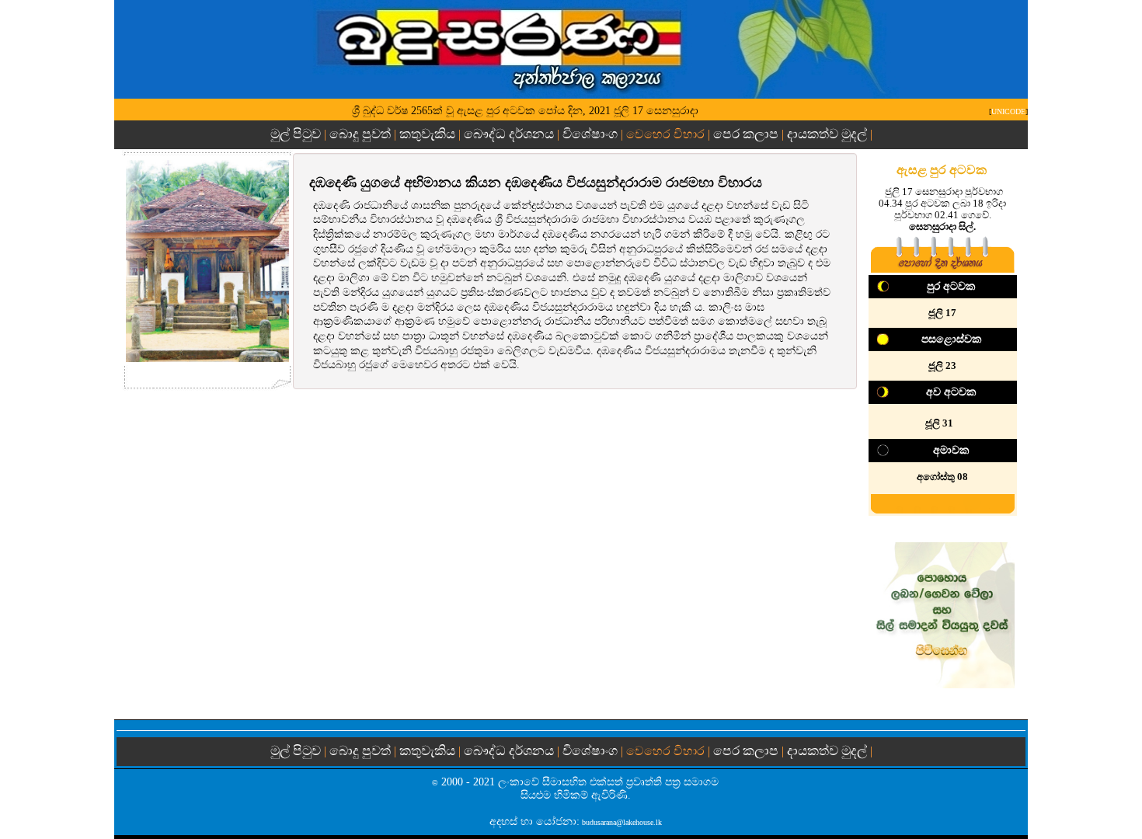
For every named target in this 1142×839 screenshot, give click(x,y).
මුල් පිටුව (297, 134)
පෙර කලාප (745, 134)
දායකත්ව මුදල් (827, 134)
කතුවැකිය (427, 134)
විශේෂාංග (590, 134)
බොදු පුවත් (360, 134)
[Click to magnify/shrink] (207, 261)
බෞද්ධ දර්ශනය (509, 134)
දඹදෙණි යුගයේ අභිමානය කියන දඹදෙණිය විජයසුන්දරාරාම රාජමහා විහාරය (535, 182)
